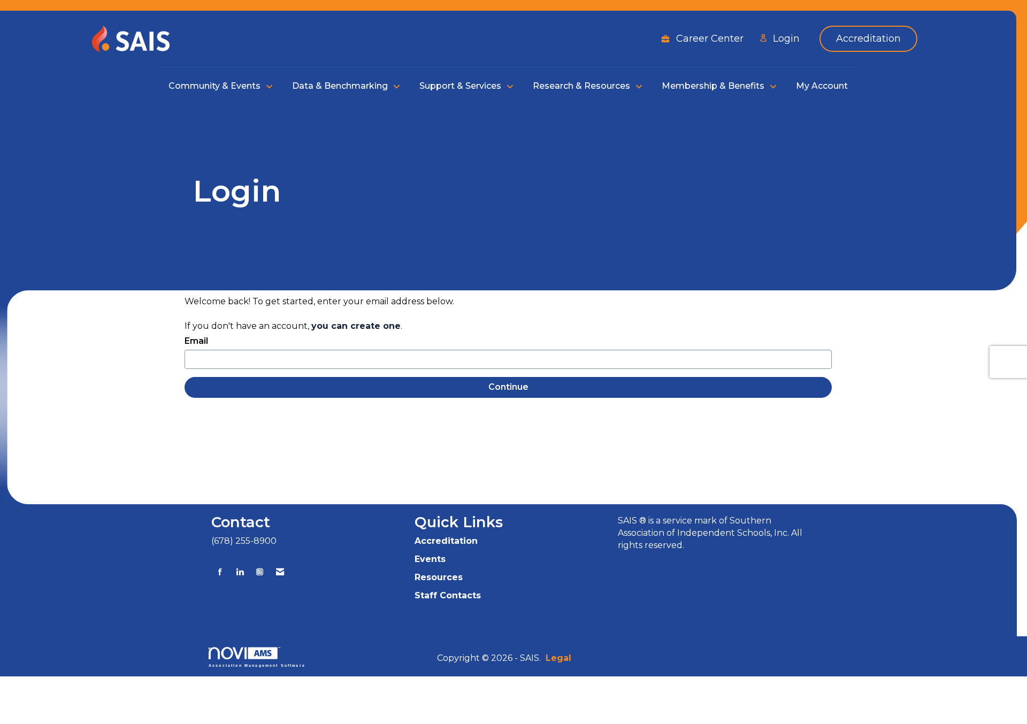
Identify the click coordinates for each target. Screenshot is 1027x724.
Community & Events (215, 86)
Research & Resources (582, 86)
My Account (822, 86)
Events (430, 559)
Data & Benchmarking (341, 86)
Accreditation (446, 541)
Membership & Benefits (714, 86)
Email (196, 341)
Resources (439, 577)
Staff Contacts (448, 595)
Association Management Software (257, 665)
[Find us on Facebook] (220, 572)
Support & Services (461, 86)
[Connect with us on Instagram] (260, 572)
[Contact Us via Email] (280, 572)
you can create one (356, 326)
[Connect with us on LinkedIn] (240, 572)
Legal (558, 658)
